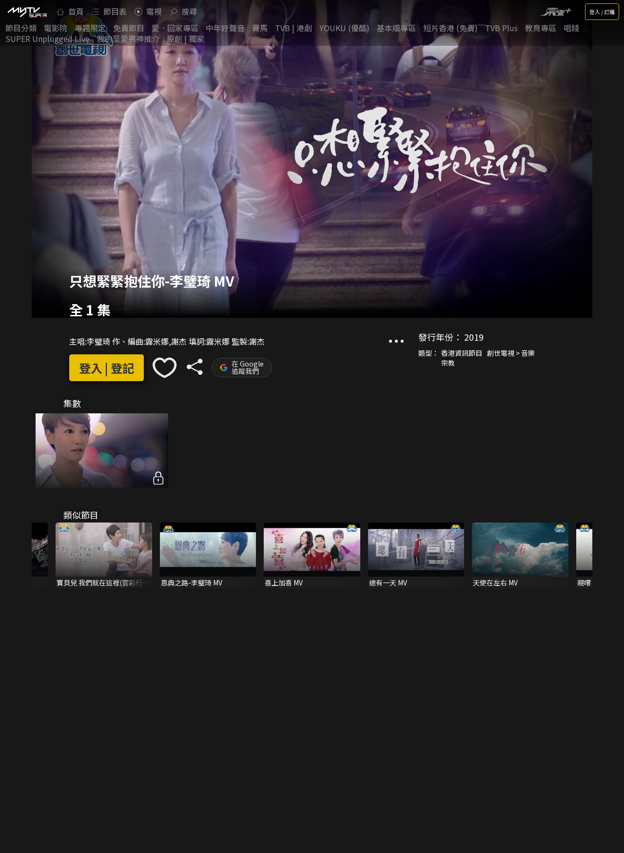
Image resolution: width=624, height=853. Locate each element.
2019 (474, 336)
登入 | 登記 (106, 367)
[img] (27, 11)
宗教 (448, 363)
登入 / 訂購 (602, 12)
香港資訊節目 (461, 353)
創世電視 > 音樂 (511, 353)
